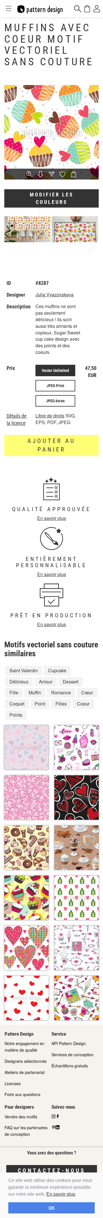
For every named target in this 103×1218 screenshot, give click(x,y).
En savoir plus (60, 1194)
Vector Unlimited (55, 370)
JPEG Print (55, 385)
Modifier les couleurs (52, 198)
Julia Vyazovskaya (54, 294)
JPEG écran (55, 401)
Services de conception (73, 1054)
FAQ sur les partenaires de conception (26, 1131)
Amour (45, 681)
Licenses (13, 1083)
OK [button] (52, 1207)
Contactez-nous (52, 1170)
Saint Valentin (23, 670)
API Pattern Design (69, 1043)
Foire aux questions (22, 1094)
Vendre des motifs (21, 1117)
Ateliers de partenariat (25, 1072)
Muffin (35, 692)
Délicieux (19, 681)
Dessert (70, 681)
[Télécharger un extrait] (40, 174)
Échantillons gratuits (70, 1066)
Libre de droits (49, 415)
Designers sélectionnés (26, 1061)
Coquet (16, 703)
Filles (61, 703)
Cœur (87, 692)
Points (15, 715)
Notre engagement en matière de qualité (24, 1046)
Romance (61, 692)
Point (40, 703)
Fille (13, 692)
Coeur (83, 703)
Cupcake (57, 670)
